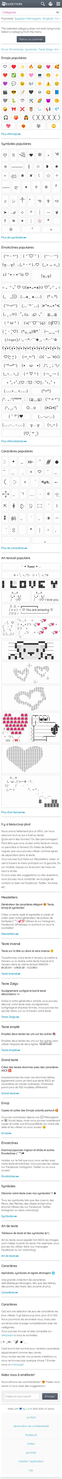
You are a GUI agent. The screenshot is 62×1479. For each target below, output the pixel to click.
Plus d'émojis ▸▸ (11, 134)
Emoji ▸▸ (6, 1133)
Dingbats (48, 18)
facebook (31, 1434)
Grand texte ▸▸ (10, 1093)
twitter (31, 1443)
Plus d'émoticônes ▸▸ (14, 441)
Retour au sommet (31, 39)
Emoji (4, 49)
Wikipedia (7, 1335)
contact (31, 1417)
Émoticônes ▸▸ (10, 1176)
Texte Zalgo (46, 49)
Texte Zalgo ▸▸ (10, 1016)
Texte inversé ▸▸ (11, 973)
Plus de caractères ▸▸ (14, 548)
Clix (27, 1408)
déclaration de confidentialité (31, 1426)
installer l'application (31, 1461)
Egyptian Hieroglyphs (28, 18)
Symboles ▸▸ (9, 1216)
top (31, 1470)
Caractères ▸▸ (9, 1292)
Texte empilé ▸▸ (10, 1050)
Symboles (31, 49)
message (17, 1364)
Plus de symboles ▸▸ (13, 237)
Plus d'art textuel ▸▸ (13, 812)
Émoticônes (16, 49)
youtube (31, 1452)
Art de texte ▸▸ (10, 1255)
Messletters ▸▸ (10, 933)
